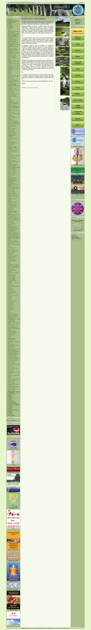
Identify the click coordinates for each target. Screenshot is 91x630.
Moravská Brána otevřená (13, 155)
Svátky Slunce (11, 116)
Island (9, 59)
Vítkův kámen (11, 131)
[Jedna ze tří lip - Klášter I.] (65, 80)
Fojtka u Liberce (11, 190)
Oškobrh (10, 310)
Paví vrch (10, 365)
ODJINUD (10, 412)
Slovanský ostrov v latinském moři (12, 258)
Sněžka (9, 246)
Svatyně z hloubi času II (13, 232)
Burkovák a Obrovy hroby (13, 364)
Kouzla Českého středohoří (14, 236)
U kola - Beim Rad (12, 95)
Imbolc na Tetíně (11, 361)
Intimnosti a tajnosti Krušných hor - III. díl (12, 42)
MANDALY (10, 406)
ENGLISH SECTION (12, 410)
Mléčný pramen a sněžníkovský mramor (13, 161)
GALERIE (10, 27)
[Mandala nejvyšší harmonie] (77, 215)
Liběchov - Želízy (12, 172)
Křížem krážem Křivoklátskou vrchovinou (13, 33)
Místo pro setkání (12, 380)
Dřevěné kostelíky (12, 173)
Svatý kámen (11, 222)
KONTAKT (10, 407)
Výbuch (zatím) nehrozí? (13, 214)
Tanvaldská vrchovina (13, 217)
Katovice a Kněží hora (13, 295)
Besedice (10, 176)
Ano (73, 223)
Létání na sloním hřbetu (13, 386)
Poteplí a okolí (11, 253)
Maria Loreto (11, 268)
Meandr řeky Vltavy (12, 293)
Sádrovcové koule (12, 55)
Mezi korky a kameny (12, 80)
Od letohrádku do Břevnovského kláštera (13, 351)
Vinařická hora (11, 101)
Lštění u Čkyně (11, 334)
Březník (9, 140)
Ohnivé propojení (11, 278)
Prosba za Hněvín (12, 389)
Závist (9, 377)
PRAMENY (10, 396)
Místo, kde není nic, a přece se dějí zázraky (14, 319)
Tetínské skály (11, 276)
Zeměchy (10, 154)
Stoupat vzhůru (11, 133)
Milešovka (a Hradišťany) (13, 266)
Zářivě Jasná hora (12, 192)
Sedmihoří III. (11, 303)
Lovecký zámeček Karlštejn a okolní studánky (14, 168)
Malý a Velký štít (11, 175)
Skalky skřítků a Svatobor (13, 31)
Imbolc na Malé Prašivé (13, 314)
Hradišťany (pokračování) (13, 264)
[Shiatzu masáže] (13, 608)
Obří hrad (10, 313)
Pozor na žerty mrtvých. (13, 379)
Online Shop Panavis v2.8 (58, 628)
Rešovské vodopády (12, 121)
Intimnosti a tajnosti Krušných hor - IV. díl (12, 40)
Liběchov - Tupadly (12, 146)
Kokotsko (10, 254)
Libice (9, 311)
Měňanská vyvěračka (13, 357)
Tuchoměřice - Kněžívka (13, 228)
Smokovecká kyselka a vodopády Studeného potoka (13, 103)
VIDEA (9, 395)
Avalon (9, 30)
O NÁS (9, 24)
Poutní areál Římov (12, 57)
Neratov (10, 287)
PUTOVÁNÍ (10, 26)
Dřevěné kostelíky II (12, 171)
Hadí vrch (10, 74)
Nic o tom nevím (75, 227)
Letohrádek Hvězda (12, 352)
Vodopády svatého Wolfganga (12, 136)
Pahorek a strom (11, 330)
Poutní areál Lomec (12, 56)
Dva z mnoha (11, 92)
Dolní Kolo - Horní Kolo (13, 272)
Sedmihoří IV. (11, 305)
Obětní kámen (11, 119)
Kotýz (9, 263)
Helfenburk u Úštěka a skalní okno (13, 37)
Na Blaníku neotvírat (12, 138)
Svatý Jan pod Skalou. (13, 360)
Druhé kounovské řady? (13, 358)
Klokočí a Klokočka (12, 158)
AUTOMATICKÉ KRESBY (14, 404)
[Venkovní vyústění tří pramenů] (62, 36)
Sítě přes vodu (11, 208)
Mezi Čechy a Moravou (13, 218)
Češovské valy (11, 321)
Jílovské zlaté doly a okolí (13, 63)
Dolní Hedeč (10, 156)
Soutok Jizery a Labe (12, 93)
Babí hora (10, 77)
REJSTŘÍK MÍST (11, 22)
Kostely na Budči (11, 279)
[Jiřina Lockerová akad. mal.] (13, 491)
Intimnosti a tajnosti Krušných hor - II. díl (12, 49)
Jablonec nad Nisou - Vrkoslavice (12, 317)
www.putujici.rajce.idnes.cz (33, 87)
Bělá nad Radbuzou (12, 301)
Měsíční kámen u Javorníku (12, 340)
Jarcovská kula (11, 290)
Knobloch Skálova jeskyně (13, 349)
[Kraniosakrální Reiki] (13, 548)
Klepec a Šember (11, 177)
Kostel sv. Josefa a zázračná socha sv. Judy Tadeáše (13, 61)
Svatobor (10, 298)
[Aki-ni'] (13, 527)
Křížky (9, 294)
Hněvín (9, 374)
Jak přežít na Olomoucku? (14, 219)
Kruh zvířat (10, 209)
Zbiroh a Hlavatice (12, 128)
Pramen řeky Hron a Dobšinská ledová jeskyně (13, 106)
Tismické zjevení (11, 291)
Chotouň (10, 225)
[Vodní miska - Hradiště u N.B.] (62, 46)
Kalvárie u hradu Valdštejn (13, 237)
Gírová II (10, 335)
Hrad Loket (10, 137)
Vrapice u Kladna (11, 223)
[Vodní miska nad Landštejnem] (65, 109)
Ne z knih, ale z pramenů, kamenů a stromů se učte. (21, 2)
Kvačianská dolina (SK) (13, 76)
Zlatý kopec (10, 343)
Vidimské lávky (11, 141)
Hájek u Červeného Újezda (14, 233)
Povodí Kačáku (11, 247)
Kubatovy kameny (12, 275)
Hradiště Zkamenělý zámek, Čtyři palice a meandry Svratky (12, 165)
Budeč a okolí (11, 285)
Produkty (10, 414)
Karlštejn (10, 297)
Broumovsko (11, 249)
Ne (72, 225)
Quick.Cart (67, 628)
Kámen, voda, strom (12, 169)
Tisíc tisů (10, 87)
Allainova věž (11, 366)
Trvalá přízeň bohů (12, 207)
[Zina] (13, 507)
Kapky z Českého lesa (13, 196)
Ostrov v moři (11, 125)
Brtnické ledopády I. (12, 151)
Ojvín (9, 65)
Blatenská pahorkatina (13, 188)
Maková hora (11, 309)
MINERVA (10, 408)
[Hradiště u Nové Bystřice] (62, 55)
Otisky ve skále (11, 383)
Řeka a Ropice (11, 221)
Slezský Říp (10, 289)
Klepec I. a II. (11, 369)
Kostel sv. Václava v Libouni (14, 113)
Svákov (9, 299)
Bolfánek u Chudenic (12, 194)
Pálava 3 (10, 70)
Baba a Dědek (11, 390)
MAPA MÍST (10, 19)
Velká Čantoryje (11, 338)
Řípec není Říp (11, 251)
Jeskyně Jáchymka (12, 205)
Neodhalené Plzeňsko (13, 150)
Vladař (9, 197)
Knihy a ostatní (11, 420)
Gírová (9, 337)
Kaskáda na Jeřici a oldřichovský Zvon (12, 179)
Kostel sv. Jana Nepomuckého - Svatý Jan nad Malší (14, 44)
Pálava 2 (10, 72)
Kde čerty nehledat (12, 132)
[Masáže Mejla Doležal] (13, 559)
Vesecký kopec (11, 78)
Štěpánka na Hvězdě (12, 315)
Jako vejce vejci (11, 183)
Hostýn (9, 262)
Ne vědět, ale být (11, 215)
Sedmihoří (10, 306)
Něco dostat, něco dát (13, 324)
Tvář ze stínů (11, 189)
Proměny (10, 163)
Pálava (9, 73)
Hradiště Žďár (11, 144)
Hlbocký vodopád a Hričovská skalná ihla (12, 35)
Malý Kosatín (11, 346)
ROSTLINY (10, 400)
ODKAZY (10, 411)
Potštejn (10, 115)
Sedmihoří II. (11, 302)
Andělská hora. (11, 347)
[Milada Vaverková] (13, 580)
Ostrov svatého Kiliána (13, 250)
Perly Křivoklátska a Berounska (12, 181)
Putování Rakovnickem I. (13, 286)
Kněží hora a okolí (12, 83)
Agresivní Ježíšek (12, 260)
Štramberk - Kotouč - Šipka (14, 123)
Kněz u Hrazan (11, 362)
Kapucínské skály (12, 270)
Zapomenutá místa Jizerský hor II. (12, 230)
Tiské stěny (10, 370)
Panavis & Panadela (31, 628)
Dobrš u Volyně (11, 326)
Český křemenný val (12, 142)
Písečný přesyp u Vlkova (13, 186)
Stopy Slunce (11, 307)
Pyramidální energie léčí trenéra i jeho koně (13, 354)
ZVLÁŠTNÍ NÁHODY (12, 403)
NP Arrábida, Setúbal (12, 327)
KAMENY (10, 398)
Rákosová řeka (11, 112)
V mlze (9, 152)
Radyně (9, 145)
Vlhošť (9, 159)
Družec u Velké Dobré (13, 267)
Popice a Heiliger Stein (13, 368)
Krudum (9, 271)
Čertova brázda (11, 259)
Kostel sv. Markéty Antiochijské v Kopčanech (13, 85)
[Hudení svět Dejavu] (13, 588)
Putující (45, 628)
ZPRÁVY (10, 23)
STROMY (10, 399)
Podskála (10, 100)
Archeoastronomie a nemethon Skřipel (12, 332)
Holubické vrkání (11, 388)
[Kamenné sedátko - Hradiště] (62, 65)
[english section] (13, 434)
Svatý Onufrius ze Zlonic (13, 345)
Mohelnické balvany (12, 211)
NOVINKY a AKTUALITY (13, 20)
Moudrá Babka (11, 129)
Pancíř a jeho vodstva (13, 122)
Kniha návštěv (11, 415)
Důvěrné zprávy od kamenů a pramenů (12, 227)
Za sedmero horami (12, 204)
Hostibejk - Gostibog (12, 240)
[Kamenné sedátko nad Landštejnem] (65, 95)
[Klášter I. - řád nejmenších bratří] (62, 26)
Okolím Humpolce (12, 193)
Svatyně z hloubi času (13, 234)
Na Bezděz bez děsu (12, 255)
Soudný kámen (11, 381)
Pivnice (9, 98)
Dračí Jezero (11, 274)
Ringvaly (10, 200)
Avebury (10, 28)
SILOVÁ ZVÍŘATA (12, 402)
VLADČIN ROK (11, 394)
